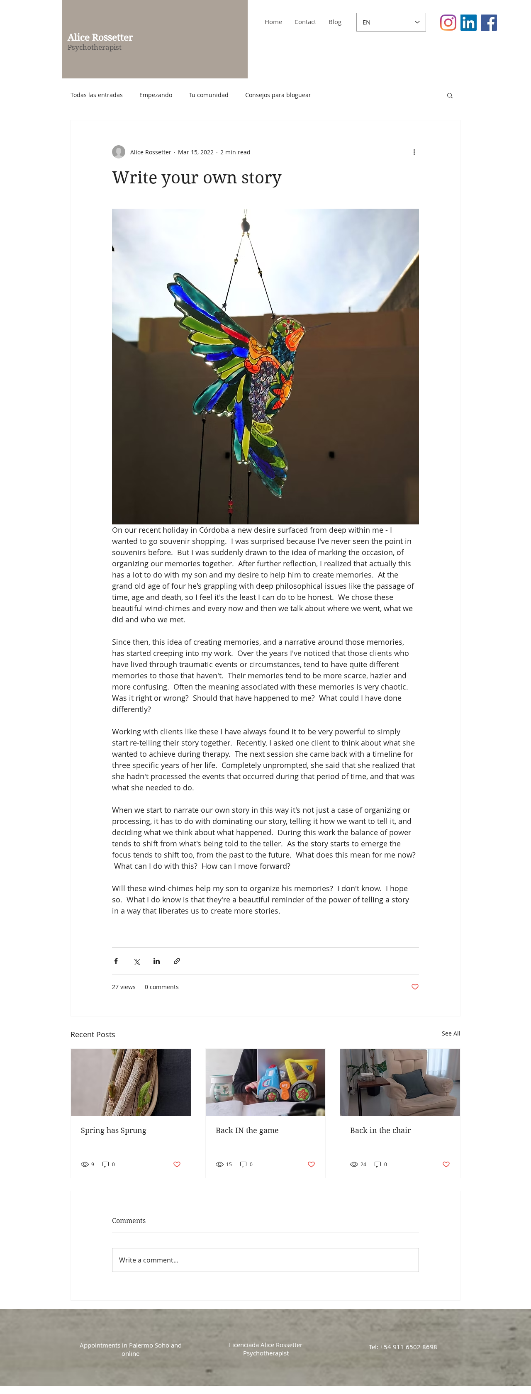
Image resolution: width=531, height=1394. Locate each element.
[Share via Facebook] (116, 961)
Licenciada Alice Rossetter (265, 1344)
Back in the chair (380, 1130)
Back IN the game (247, 1130)
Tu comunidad (209, 95)
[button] (450, 95)
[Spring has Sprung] (131, 1082)
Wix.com (312, 1388)
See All (451, 1033)
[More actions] (414, 152)
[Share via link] (177, 961)
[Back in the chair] (400, 1082)
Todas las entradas (97, 95)
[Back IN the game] (266, 1082)
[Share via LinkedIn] (157, 961)
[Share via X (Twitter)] (136, 961)
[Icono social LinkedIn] (468, 23)
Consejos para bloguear (278, 95)
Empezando (155, 95)
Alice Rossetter (100, 37)
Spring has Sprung (113, 1130)
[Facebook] (489, 23)
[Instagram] (448, 23)
